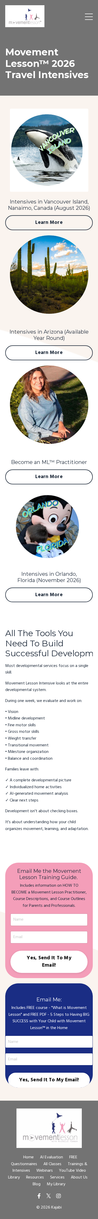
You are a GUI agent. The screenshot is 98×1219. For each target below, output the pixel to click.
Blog (37, 1184)
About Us (79, 1177)
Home (28, 1157)
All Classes (52, 1164)
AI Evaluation (51, 1157)
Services (57, 1177)
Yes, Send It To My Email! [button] (49, 962)
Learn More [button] (49, 223)
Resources (35, 1177)
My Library (56, 1184)
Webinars (44, 1170)
